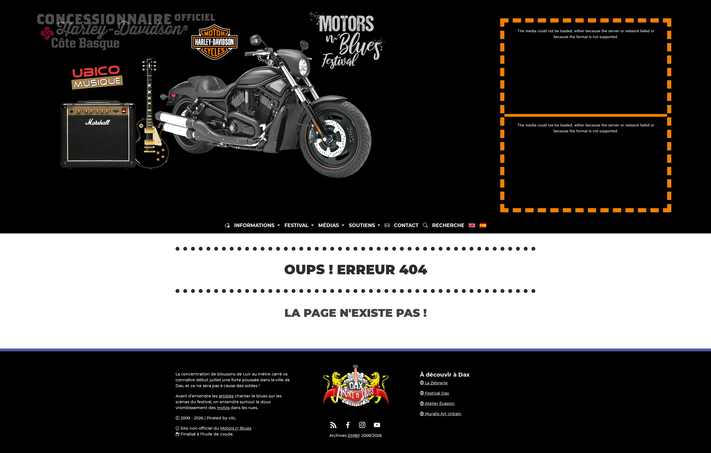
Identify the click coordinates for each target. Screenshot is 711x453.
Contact (404, 225)
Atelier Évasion (439, 403)
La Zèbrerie (436, 382)
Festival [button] (297, 225)
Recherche (446, 225)
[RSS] (333, 425)
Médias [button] (329, 225)
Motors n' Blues (235, 428)
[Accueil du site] (227, 225)
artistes (226, 396)
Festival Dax (436, 393)
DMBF (354, 435)
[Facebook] (348, 425)
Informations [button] (255, 225)
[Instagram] (362, 425)
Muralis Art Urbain (442, 413)
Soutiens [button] (362, 225)
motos (223, 407)
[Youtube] (376, 425)
